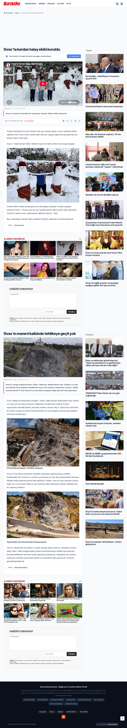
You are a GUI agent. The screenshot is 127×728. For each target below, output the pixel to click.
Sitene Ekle (84, 712)
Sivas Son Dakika (29, 699)
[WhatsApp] (71, 121)
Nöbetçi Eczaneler (71, 704)
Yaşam (17, 13)
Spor (68, 3)
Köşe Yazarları (98, 699)
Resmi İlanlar (30, 3)
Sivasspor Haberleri (57, 699)
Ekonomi (51, 3)
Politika (60, 3)
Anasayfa (9, 13)
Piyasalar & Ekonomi (84, 699)
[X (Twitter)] (75, 121)
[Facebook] (79, 121)
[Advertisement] (63, 30)
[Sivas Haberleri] (11, 3)
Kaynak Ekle (75, 56)
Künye (52, 712)
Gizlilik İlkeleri (71, 712)
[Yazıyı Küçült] (67, 121)
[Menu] (121, 4)
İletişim (60, 712)
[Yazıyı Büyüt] (63, 121)
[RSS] (63, 717)
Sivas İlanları (71, 699)
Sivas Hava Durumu (56, 704)
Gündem (41, 3)
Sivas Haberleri (43, 699)
